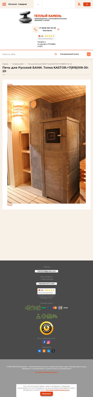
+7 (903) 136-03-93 (46, 279)
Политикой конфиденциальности (58, 390)
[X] (53, 351)
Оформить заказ (87, 4)
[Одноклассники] (44, 351)
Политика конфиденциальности (46, 372)
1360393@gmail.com (46, 271)
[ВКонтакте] (39, 351)
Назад (9, 84)
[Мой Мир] (48, 351)
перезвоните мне (46, 283)
